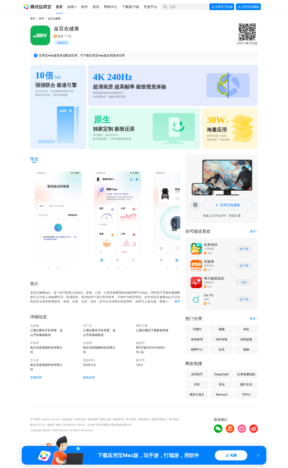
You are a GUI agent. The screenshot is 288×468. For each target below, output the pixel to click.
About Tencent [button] (51, 419)
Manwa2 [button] (221, 394)
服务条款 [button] (68, 419)
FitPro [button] (246, 394)
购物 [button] (246, 349)
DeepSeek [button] (221, 374)
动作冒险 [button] (221, 339)
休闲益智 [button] (246, 339)
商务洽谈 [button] (80, 419)
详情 (243, 282)
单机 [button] (246, 329)
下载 (245, 248)
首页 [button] (32, 18)
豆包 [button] (222, 384)
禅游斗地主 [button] (197, 394)
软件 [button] (41, 18)
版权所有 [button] (118, 419)
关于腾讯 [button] (35, 419)
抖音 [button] (197, 384)
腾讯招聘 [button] (93, 419)
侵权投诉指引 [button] (158, 419)
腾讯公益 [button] (106, 419)
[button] (37, 6)
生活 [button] (222, 349)
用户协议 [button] (174, 419)
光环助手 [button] (197, 374)
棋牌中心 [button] (197, 349)
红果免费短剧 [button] (246, 374)
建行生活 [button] (246, 384)
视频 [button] (222, 329)
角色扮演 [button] (197, 339)
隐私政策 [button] (89, 377)
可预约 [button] (196, 329)
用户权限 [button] (131, 419)
